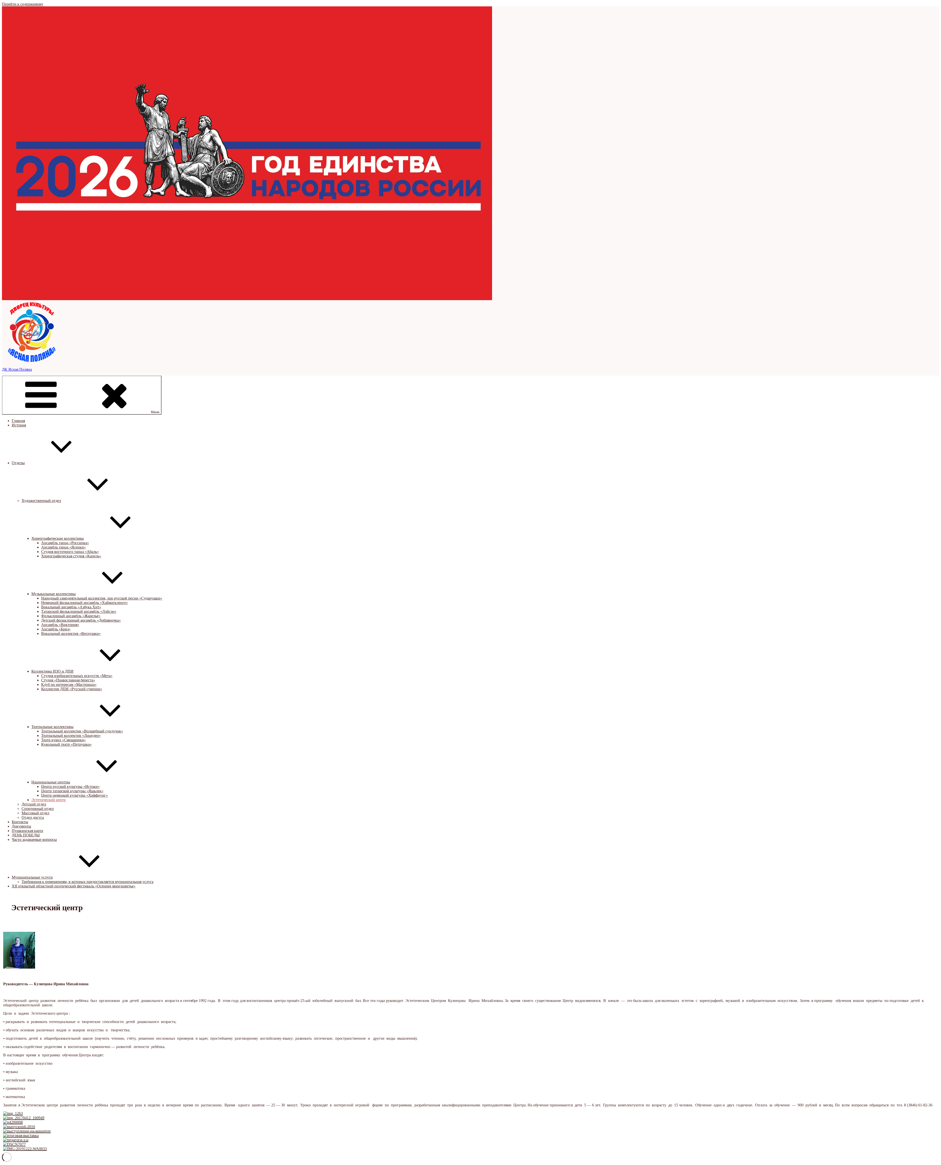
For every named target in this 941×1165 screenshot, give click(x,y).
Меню (155, 412)
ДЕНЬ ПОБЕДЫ (26, 835)
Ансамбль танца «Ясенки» (63, 547)
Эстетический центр (48, 800)
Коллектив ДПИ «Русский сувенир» (71, 689)
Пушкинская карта (27, 831)
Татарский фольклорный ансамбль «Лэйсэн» (78, 611)
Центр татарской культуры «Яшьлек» (72, 791)
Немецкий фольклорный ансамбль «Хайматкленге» (84, 603)
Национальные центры (50, 782)
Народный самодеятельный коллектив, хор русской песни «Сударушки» (101, 598)
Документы (21, 826)
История (19, 425)
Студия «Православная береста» (68, 680)
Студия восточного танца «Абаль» (70, 552)
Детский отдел (34, 804)
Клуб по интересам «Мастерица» (69, 684)
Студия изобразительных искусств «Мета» (76, 676)
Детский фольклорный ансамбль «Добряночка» (81, 620)
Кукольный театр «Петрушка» (66, 744)
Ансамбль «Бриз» (56, 629)
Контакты (20, 822)
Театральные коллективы (52, 727)
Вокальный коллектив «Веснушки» (71, 633)
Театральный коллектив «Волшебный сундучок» (82, 731)
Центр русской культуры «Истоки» (70, 786)
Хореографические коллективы (57, 538)
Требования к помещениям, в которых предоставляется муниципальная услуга (87, 882)
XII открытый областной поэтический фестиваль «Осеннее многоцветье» (74, 886)
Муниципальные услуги (32, 877)
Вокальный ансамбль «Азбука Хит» (71, 607)
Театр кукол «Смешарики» (63, 740)
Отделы (18, 463)
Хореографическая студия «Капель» (71, 556)
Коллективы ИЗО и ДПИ (52, 671)
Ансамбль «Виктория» (60, 625)
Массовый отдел (35, 813)
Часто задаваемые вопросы (34, 839)
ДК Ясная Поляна (17, 369)
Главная (18, 421)
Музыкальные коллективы (53, 594)
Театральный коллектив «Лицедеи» (71, 735)
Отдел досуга (33, 817)
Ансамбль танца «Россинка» (65, 543)
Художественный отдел (41, 501)
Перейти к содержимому (22, 4)
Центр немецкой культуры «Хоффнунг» (74, 795)
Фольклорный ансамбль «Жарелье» (70, 616)
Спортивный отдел (38, 809)
